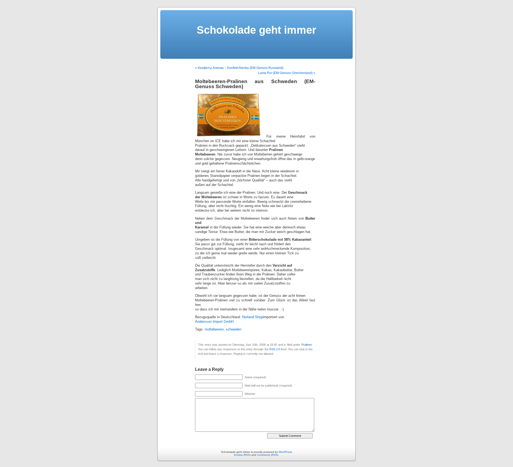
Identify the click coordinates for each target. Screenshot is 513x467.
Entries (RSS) (242, 454)
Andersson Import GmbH (214, 322)
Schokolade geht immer (256, 30)
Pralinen (306, 344)
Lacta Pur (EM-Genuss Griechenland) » (286, 73)
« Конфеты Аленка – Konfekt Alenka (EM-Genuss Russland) (239, 68)
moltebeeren (214, 329)
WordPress (285, 451)
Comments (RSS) (267, 454)
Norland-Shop (252, 317)
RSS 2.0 (274, 349)
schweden (233, 329)
